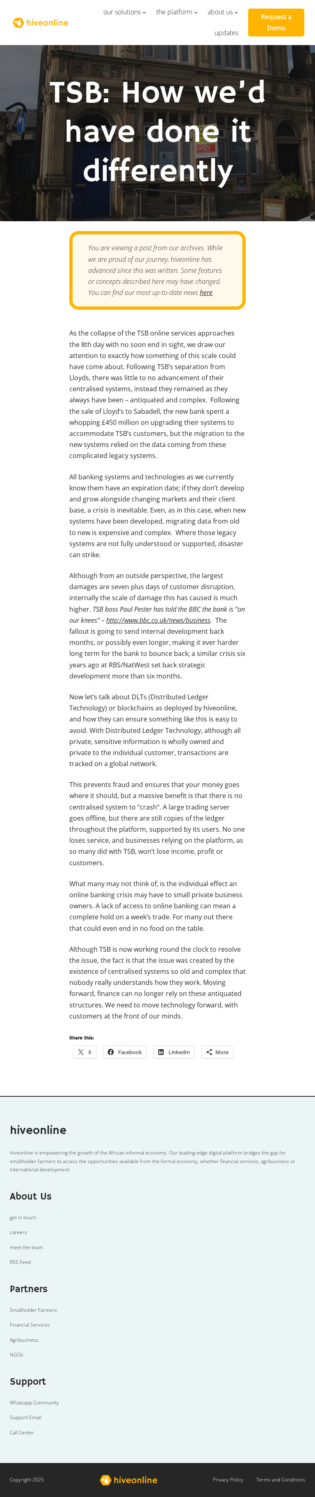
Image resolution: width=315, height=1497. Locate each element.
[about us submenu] (236, 12)
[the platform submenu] (196, 12)
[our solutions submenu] (144, 12)
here (206, 292)
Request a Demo (276, 22)
